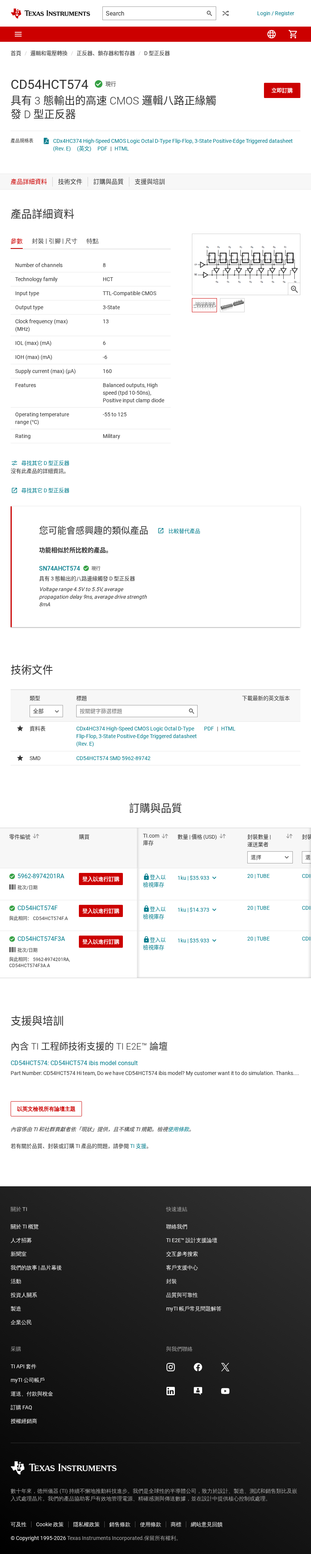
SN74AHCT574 (59, 568)
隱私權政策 (86, 1524)
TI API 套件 (23, 1366)
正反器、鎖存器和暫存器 (106, 53)
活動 (16, 1281)
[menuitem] (271, 34)
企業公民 (21, 1322)
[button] (18, 34)
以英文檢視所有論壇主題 (46, 1109)
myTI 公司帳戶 (28, 1380)
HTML (122, 148)
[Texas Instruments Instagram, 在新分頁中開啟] (170, 1370)
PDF (102, 148)
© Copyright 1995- (38, 1538)
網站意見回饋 (207, 1524)
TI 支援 (138, 1146)
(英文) (84, 148)
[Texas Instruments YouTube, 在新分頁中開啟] (225, 1394)
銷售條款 (119, 1524)
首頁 (16, 53)
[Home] (50, 13)
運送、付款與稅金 (32, 1394)
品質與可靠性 (182, 1295)
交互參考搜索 (182, 1254)
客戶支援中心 (182, 1268)
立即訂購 (282, 90)
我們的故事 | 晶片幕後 (36, 1268)
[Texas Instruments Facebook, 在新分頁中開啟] (198, 1370)
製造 (16, 1309)
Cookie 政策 (50, 1524)
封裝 (171, 1281)
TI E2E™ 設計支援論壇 (191, 1240)
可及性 (19, 1524)
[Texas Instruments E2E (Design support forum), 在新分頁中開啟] (198, 1394)
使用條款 (178, 1129)
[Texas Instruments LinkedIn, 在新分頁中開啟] (170, 1394)
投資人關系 (24, 1295)
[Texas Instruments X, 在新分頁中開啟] (225, 1370)
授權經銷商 (24, 1421)
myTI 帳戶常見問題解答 (193, 1309)
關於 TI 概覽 (25, 1227)
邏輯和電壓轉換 (49, 53)
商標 (176, 1524)
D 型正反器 (157, 53)
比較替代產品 (184, 531)
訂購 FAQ (21, 1407)
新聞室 (19, 1254)
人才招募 (21, 1240)
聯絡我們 (176, 1227)
